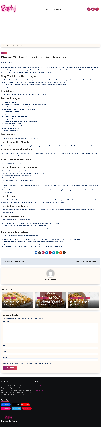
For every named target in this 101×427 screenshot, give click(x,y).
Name (5, 345)
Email (5, 351)
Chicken (4, 53)
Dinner (13, 298)
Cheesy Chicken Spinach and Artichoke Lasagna (38, 57)
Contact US (38, 386)
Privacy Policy (39, 390)
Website (5, 357)
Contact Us (58, 9)
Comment (6, 322)
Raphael (52, 280)
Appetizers (73, 298)
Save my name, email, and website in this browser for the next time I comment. (27, 363)
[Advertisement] (50, 32)
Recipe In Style (9, 421)
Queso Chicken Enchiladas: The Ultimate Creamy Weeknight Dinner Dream (16, 303)
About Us (49, 9)
